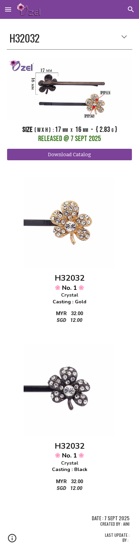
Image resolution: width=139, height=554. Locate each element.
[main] (69, 38)
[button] (8, 9)
